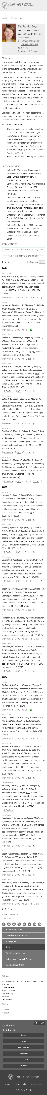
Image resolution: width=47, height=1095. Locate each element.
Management (12, 941)
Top (42, 1023)
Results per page (33, 262)
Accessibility (36, 1084)
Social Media (10, 1030)
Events (23, 1041)
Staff (8, 947)
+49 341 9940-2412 (29, 44)
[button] (23, 256)
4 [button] (12, 262)
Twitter (7, 1012)
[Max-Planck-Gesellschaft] (12, 1077)
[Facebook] (4, 924)
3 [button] (8, 262)
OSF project (35, 146)
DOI (19, 297)
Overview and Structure (16, 935)
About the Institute (14, 929)
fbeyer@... (25, 48)
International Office (15, 965)
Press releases (23, 1047)
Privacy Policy (21, 1084)
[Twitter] (19, 924)
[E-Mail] (34, 924)
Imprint (8, 1084)
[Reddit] (14, 924)
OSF (25, 139)
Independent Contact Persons (19, 959)
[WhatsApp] (24, 924)
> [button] (15, 262)
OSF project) (38, 156)
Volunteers (23, 1053)
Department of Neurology (29, 41)
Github (6, 1010)
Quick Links (9, 1025)
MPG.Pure (8, 297)
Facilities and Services (16, 953)
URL (26, 297)
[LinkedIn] (9, 924)
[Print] (40, 924)
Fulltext (36, 297)
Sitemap (23, 1066)
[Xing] (29, 924)
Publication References (28, 51)
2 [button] (5, 262)
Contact (23, 1035)
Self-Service (23, 1060)
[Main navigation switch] (42, 5)
